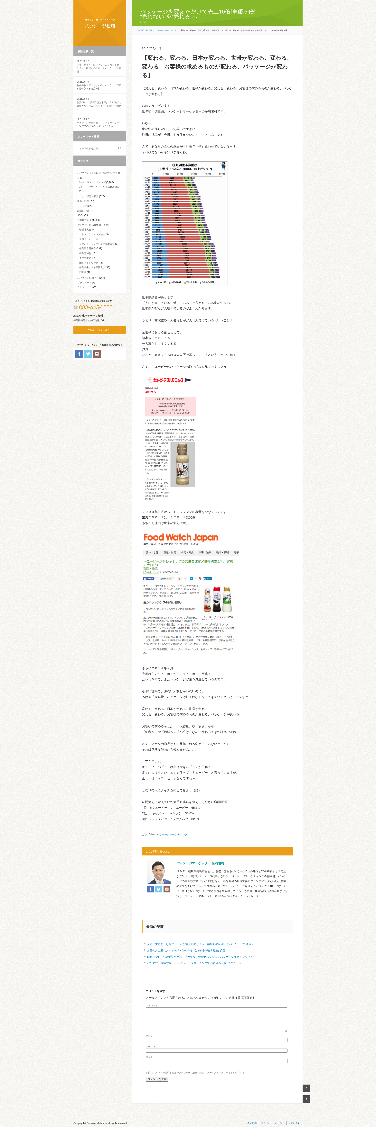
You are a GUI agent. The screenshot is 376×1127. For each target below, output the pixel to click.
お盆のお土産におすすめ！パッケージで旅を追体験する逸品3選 (99, 85)
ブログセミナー (87, 238)
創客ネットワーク (88, 262)
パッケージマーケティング (91, 182)
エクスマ (84, 257)
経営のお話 (83, 210)
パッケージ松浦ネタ (88, 277)
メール (150, 1046)
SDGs (80, 215)
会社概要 (252, 1123)
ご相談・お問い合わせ (100, 330)
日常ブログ (83, 287)
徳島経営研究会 (87, 248)
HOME (141, 30)
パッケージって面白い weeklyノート (97, 172)
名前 (149, 1035)
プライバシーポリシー (272, 1123)
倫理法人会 (85, 229)
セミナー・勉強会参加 (89, 224)
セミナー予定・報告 (88, 196)
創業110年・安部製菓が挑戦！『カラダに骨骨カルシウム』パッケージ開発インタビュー (99, 103)
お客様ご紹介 (84, 219)
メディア (82, 205)
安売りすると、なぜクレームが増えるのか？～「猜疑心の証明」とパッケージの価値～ (99, 66)
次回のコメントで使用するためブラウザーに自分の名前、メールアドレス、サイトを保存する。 (196, 1072)
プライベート (84, 282)
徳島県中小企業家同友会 (92, 267)
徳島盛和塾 (85, 253)
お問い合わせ (295, 1123)
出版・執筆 (83, 200)
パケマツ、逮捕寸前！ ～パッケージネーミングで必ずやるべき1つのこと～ (99, 122)
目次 (79, 177)
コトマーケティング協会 (92, 234)
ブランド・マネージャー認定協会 (97, 243)
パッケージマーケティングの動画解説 (99, 186)
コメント (151, 1005)
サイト (149, 1057)
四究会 (82, 271)
